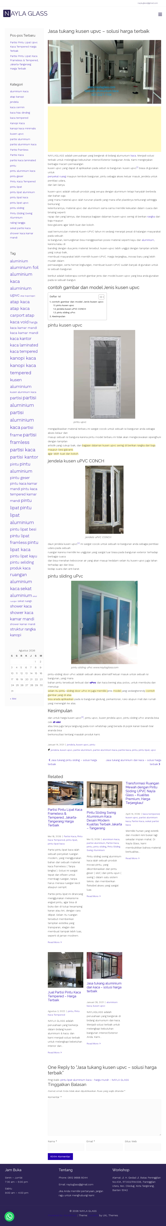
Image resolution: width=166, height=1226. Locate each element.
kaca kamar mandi (24, 333)
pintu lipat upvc (19, 202)
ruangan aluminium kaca (21, 581)
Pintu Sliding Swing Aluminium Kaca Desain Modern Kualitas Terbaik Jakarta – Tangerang (104, 820)
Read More (54, 942)
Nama (52, 1141)
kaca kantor (20, 338)
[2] (78, 543)
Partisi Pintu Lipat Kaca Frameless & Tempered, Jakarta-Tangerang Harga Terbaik (65, 817)
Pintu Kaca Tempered (23, 181)
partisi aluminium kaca (105, 750)
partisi (16, 397)
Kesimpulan (58, 316)
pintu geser (16, 176)
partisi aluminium (82, 750)
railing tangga (17, 222)
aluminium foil (24, 267)
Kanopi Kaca (17, 123)
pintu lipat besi (23, 529)
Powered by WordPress (62, 1215)
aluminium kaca (111, 839)
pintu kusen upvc (65, 305)
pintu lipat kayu (23, 556)
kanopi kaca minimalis (23, 128)
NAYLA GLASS (26, 13)
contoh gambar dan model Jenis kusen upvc (77, 301)
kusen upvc (82, 744)
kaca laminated (24, 345)
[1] (137, 167)
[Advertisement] (104, 129)
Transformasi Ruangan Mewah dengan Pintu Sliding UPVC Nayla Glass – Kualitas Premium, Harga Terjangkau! (142, 793)
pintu (92, 744)
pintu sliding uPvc (66, 312)
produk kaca (20, 568)
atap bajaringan (27, 296)
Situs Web (131, 1141)
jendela (71, 744)
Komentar (55, 1097)
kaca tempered (151, 814)
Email (90, 1141)
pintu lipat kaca (56, 843)
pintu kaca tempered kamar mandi (23, 495)
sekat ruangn (25, 601)
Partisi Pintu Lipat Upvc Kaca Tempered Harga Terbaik (24, 46)
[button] (9, 1216)
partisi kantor (24, 457)
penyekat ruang (57, 176)
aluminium (148, 240)
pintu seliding (22, 562)
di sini (56, 722)
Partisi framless (19, 149)
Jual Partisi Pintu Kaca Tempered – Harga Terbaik (64, 996)
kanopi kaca (23, 358)
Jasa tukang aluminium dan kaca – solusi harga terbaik (104, 987)
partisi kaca (124, 750)
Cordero (93, 1215)
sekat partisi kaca (20, 228)
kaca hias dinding (20, 112)
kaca (133, 155)
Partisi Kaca (70, 836)
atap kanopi (17, 96)
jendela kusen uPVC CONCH (71, 309)
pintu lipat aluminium (22, 192)
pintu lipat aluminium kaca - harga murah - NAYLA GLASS (94, 1079)
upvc (153, 750)
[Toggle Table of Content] (99, 297)
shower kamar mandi (22, 624)
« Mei (13, 698)
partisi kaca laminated (23, 160)
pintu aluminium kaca (22, 170)
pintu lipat (144, 750)
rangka (151, 216)
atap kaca (20, 301)
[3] (82, 717)
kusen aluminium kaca (23, 392)
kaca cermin (17, 107)
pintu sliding (99, 846)
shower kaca (21, 606)
